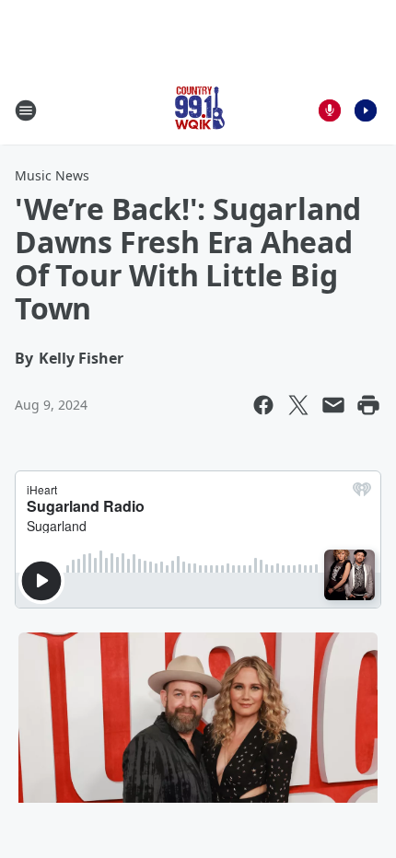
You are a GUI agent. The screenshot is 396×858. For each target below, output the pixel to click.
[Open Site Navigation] (26, 110)
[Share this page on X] (298, 405)
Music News (52, 175)
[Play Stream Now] (366, 110)
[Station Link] (198, 110)
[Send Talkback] (330, 110)
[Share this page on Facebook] (263, 405)
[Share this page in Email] (333, 405)
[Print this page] (368, 405)
